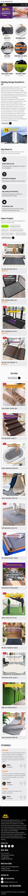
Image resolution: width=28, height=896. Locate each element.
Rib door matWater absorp (10, 648)
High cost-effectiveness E (9, 707)
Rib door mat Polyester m (9, 362)
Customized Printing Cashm (10, 588)
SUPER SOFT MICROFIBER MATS (10, 866)
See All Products (6, 237)
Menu (22, 5)
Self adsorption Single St (9, 438)
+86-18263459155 (9, 878)
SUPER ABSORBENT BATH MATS (10, 870)
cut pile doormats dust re (9, 269)
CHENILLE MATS (5, 868)
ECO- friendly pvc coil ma (9, 331)
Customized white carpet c (10, 677)
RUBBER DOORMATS (7, 859)
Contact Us (5, 123)
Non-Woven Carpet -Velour (10, 558)
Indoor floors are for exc (9, 618)
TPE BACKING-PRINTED (7, 855)
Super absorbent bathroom (10, 468)
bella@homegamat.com (11, 882)
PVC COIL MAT (5, 853)
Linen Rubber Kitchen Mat (9, 408)
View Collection (12, 378)
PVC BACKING (5, 857)
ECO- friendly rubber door (9, 300)
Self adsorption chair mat (9, 528)
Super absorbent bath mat (10, 498)
